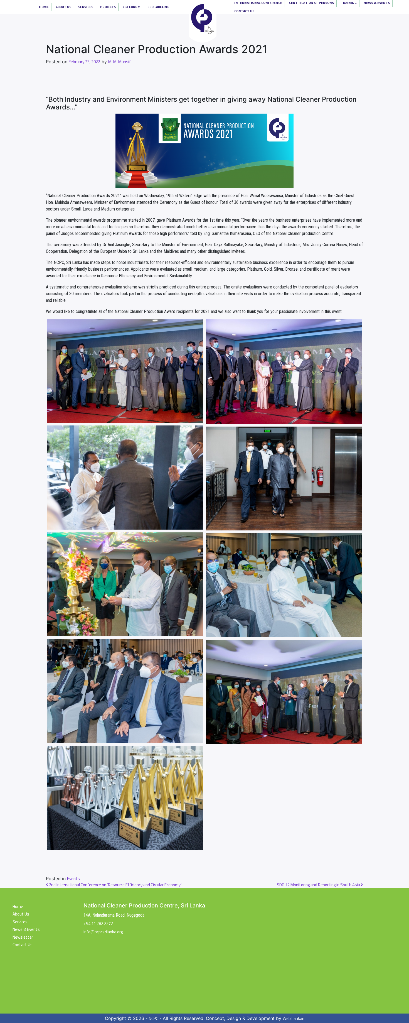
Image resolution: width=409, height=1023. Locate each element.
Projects (108, 6)
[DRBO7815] (284, 585)
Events (73, 879)
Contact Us (244, 11)
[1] (125, 371)
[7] (284, 692)
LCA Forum (132, 6)
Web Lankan (293, 1018)
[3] (125, 477)
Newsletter (23, 937)
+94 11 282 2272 (98, 923)
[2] (284, 371)
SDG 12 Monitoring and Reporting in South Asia (319, 885)
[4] (125, 584)
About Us (63, 6)
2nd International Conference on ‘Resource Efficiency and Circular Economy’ (114, 885)
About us (21, 914)
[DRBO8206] (284, 479)
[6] (125, 691)
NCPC (153, 1018)
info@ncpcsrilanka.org (103, 932)
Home (44, 6)
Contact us (23, 945)
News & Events (26, 929)
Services (85, 6)
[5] (125, 798)
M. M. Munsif (119, 62)
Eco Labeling (158, 6)
